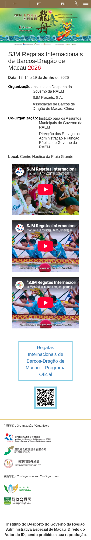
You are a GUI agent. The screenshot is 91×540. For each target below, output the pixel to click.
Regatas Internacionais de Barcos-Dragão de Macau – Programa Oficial (46, 361)
